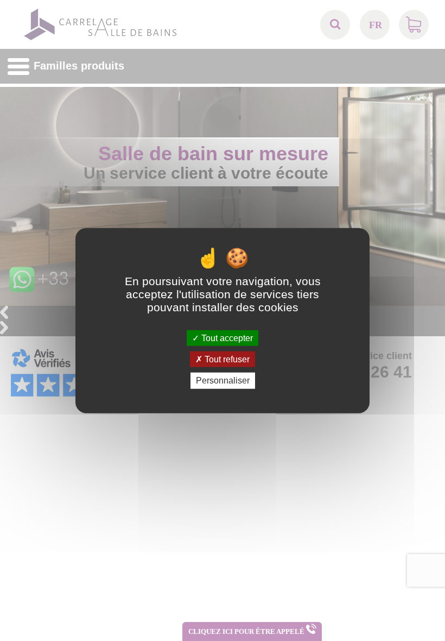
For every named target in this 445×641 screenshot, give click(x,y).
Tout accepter (226, 338)
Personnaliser (223, 380)
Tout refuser (226, 359)
